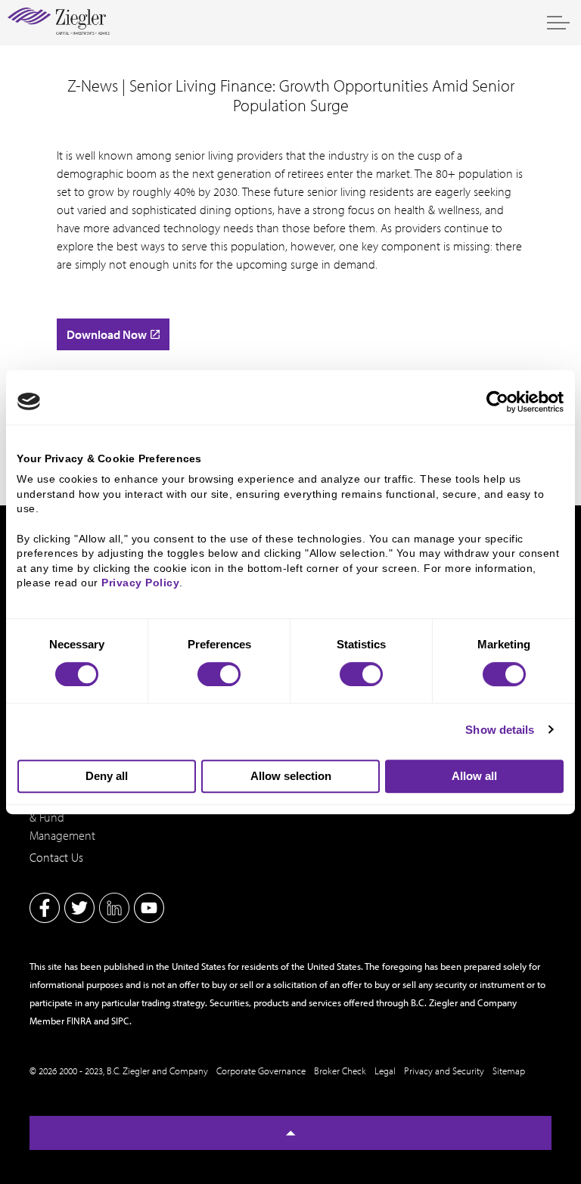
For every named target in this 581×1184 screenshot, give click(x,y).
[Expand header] (558, 22)
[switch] (219, 674)
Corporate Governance (261, 1070)
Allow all (474, 775)
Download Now (107, 334)
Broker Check (340, 1070)
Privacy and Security (444, 1070)
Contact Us (56, 857)
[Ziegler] (59, 23)
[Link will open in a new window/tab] (45, 908)
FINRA (79, 1021)
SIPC (120, 1021)
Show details (499, 729)
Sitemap (508, 1070)
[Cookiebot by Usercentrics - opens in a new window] (497, 401)
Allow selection (290, 775)
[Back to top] (290, 1133)
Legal (385, 1070)
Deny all (106, 775)
